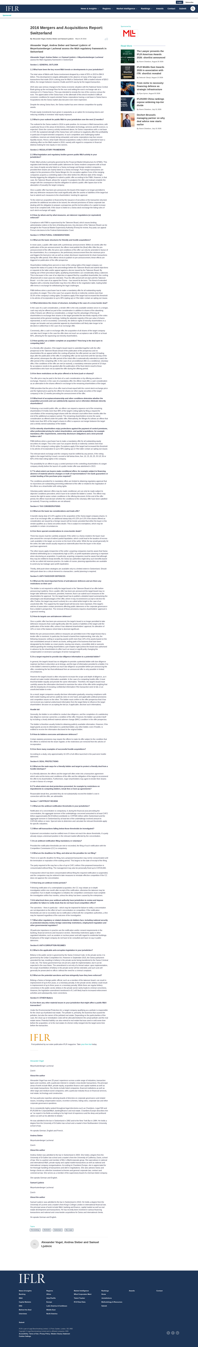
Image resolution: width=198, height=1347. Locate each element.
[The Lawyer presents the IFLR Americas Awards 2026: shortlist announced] (128, 56)
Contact (171, 8)
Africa (48, 1294)
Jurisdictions (106, 1298)
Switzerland (57, 1230)
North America (51, 1313)
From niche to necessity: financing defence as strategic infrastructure (150, 86)
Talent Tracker (79, 1298)
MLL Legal (69, 1230)
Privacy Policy (45, 1334)
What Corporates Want (82, 1294)
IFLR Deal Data (79, 1302)
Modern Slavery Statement (60, 1334)
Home (103, 1294)
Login (179, 2)
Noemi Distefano (145, 61)
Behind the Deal (25, 1310)
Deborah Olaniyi (145, 77)
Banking (22, 1294)
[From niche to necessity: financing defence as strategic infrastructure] (128, 88)
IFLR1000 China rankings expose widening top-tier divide (150, 102)
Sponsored (7, 15)
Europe (49, 1302)
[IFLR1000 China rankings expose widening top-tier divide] (128, 104)
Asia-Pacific (51, 1298)
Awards (160, 8)
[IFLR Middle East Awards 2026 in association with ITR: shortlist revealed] (128, 72)
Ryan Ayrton (143, 93)
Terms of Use (33, 1334)
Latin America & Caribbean (56, 1306)
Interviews (23, 1313)
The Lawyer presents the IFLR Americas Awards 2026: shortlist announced (151, 54)
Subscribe (189, 2)
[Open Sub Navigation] (98, 8)
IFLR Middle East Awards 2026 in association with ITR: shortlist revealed (150, 70)
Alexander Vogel (37, 1061)
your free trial (86, 1044)
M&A (21, 1298)
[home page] (15, 8)
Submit (182, 8)
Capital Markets (25, 1302)
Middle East (51, 1310)
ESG (20, 1306)
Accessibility (23, 1334)
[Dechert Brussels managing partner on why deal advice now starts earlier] (128, 120)
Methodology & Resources (111, 1302)
